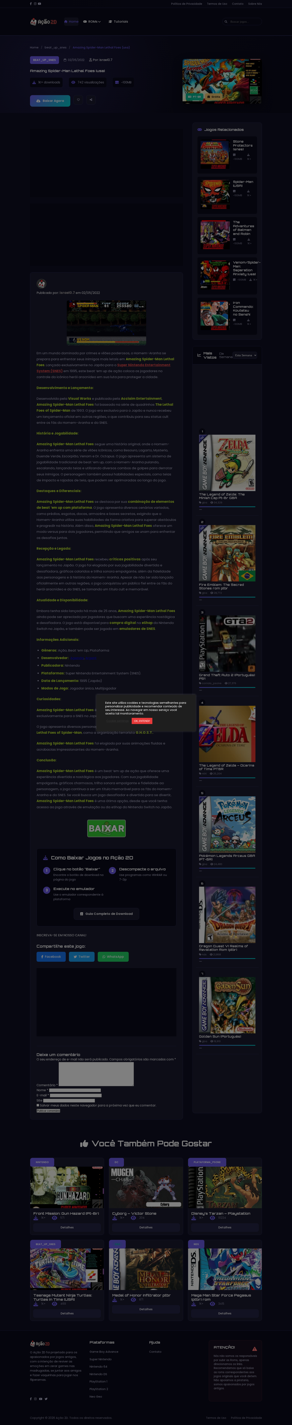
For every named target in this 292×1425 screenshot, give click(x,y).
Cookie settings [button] (117, 721)
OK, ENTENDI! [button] (142, 721)
